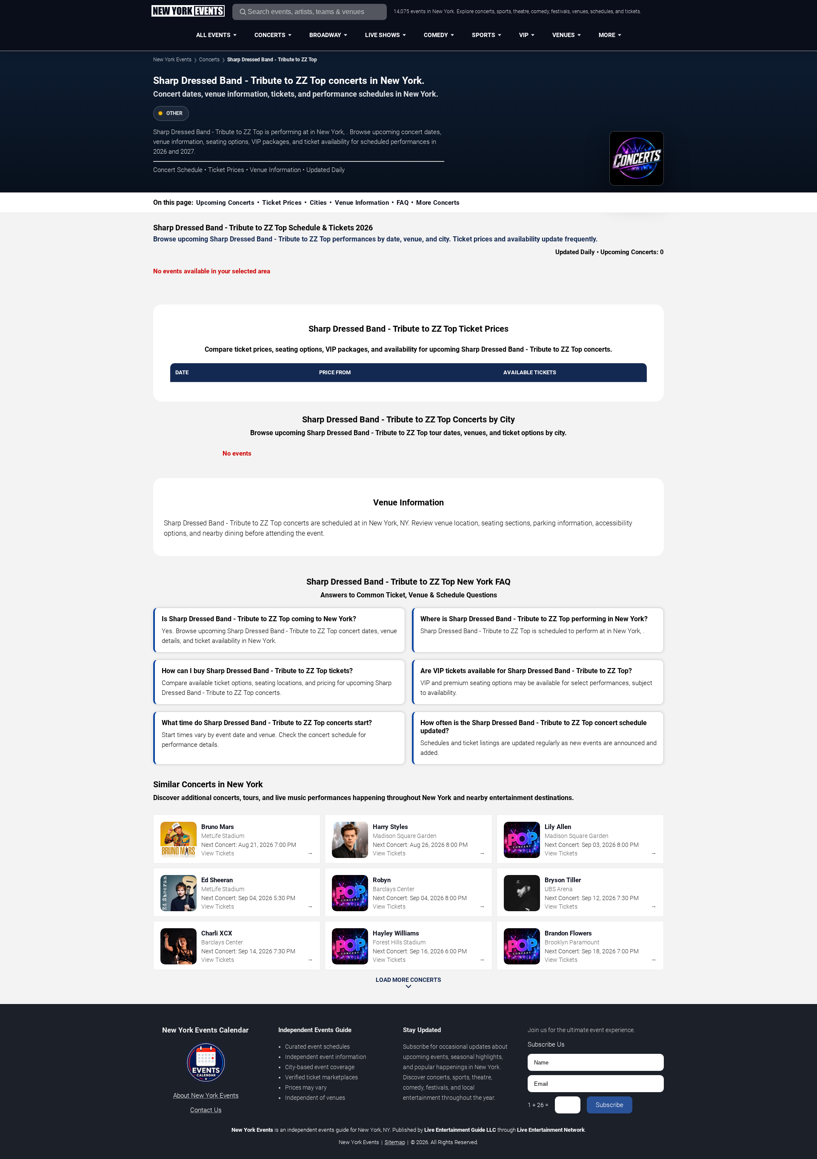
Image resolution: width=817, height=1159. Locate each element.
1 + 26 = (538, 1105)
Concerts (270, 35)
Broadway (325, 35)
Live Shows (382, 35)
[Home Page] (188, 11)
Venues (563, 35)
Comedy (436, 35)
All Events (213, 35)
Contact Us (206, 1110)
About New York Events (206, 1095)
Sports (483, 35)
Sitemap (395, 1142)
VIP (523, 35)
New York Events (172, 60)
